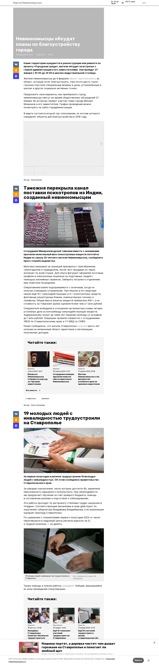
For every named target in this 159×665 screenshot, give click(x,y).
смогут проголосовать (82, 78)
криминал (45, 399)
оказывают (68, 585)
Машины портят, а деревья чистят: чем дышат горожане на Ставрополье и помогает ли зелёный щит (78, 647)
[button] (29, 647)
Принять (138, 660)
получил (82, 326)
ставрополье (31, 399)
